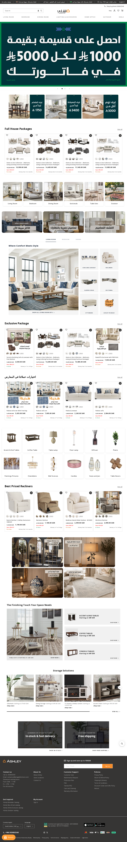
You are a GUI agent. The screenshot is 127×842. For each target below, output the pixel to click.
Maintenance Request (71, 778)
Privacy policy (45, 837)
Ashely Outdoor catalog (10, 810)
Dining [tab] (78, 239)
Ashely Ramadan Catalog (11, 802)
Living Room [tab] (51, 239)
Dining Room (43, 17)
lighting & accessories (66, 17)
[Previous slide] (58, 89)
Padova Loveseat (71, 411)
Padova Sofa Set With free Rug (17, 411)
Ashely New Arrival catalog (11, 805)
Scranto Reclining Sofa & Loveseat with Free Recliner (20, 358)
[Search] (41, 11)
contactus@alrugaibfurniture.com (18, 777)
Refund (96, 788)
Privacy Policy (98, 775)
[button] (38, 11)
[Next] (120, 687)
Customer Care (69, 775)
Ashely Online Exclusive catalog (13, 808)
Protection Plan (69, 780)
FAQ (65, 783)
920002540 (120, 6)
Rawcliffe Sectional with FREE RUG (106, 357)
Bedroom (26, 17)
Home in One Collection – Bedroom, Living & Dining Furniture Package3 (77, 163)
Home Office (90, 17)
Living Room (8, 17)
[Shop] (27, 109)
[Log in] (114, 10)
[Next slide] (69, 89)
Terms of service (55, 837)
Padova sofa (99, 411)
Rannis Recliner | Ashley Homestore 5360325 (18, 521)
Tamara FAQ (68, 786)
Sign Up (107, 766)
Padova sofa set (41, 411)
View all (119, 129)
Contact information (75, 837)
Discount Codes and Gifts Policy (104, 786)
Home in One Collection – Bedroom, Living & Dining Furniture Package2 (107, 163)
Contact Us (37, 780)
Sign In (36, 802)
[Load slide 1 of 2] (62, 88)
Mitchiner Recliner (101, 520)
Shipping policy (64, 837)
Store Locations (39, 778)
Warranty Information (71, 791)
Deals (121, 17)
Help (110, 11)
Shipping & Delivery (100, 780)
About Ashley (38, 775)
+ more (22, 159)
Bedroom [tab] (65, 239)
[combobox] (23, 11)
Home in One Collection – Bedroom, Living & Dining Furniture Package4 (48, 163)
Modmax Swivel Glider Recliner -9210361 (79, 520)
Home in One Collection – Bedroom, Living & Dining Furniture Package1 (18, 163)
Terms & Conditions (100, 783)
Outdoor (107, 17)
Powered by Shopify (26, 837)
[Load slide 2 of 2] (65, 88)
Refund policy (36, 837)
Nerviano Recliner (42, 520)
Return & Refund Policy (101, 778)
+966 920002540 (12, 833)
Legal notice (85, 837)
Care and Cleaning (70, 788)
